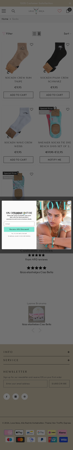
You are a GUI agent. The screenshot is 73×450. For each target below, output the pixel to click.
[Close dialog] (68, 202)
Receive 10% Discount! (19, 229)
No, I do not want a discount (19, 233)
